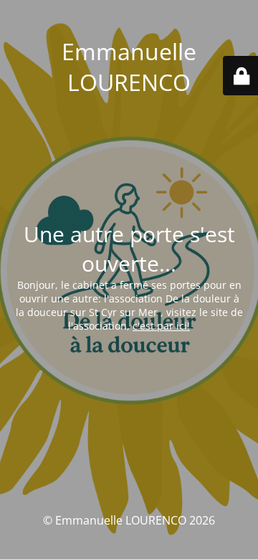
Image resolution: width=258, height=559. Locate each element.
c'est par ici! (161, 326)
